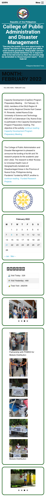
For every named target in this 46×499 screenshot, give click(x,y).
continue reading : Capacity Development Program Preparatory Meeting (22, 131)
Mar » (13, 256)
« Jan (6, 256)
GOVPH (5, 2)
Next (38, 308)
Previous (7, 308)
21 (7, 244)
